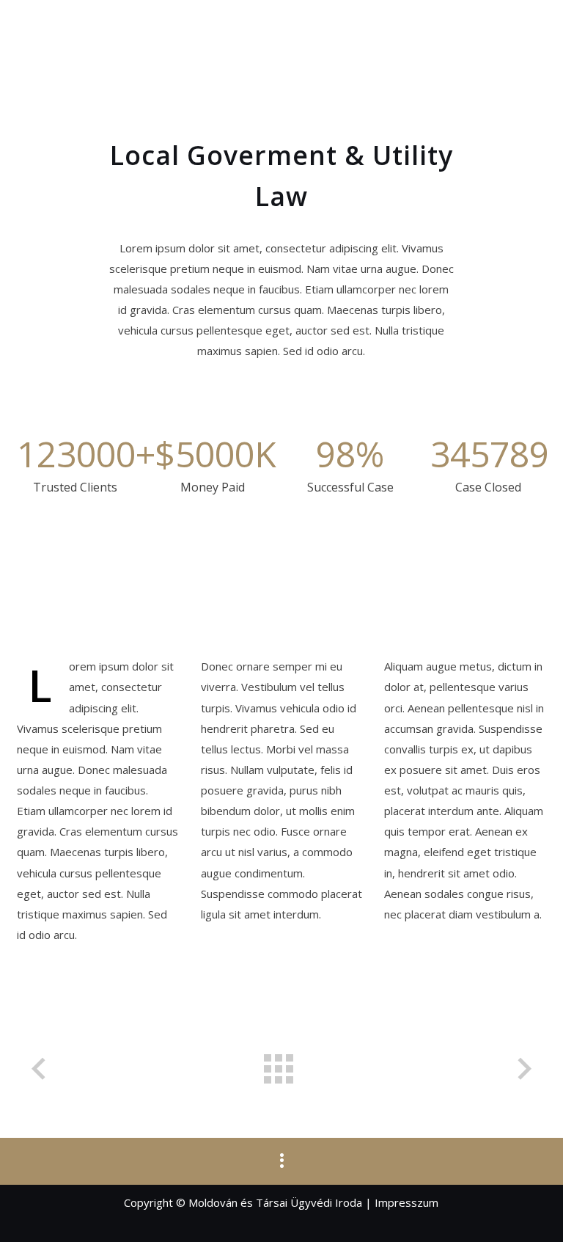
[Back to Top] (530, 1209)
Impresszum (406, 1202)
